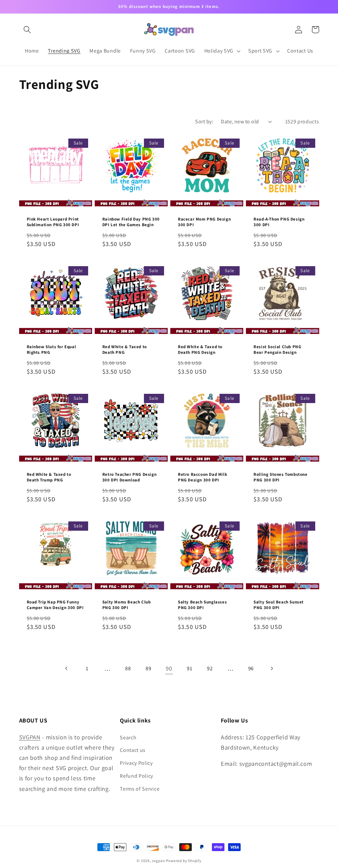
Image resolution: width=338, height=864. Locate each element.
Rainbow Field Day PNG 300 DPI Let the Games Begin (131, 222)
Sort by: (204, 121)
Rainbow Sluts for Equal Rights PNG (51, 349)
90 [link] (169, 668)
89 (148, 668)
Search (128, 737)
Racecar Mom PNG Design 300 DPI (204, 222)
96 (251, 668)
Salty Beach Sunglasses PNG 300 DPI (202, 604)
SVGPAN (30, 737)
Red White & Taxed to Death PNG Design (200, 349)
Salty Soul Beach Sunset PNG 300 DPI (279, 604)
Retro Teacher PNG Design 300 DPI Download (129, 477)
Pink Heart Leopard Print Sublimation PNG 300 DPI (53, 222)
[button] (27, 29)
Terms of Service (139, 788)
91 (189, 668)
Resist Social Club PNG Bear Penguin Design (277, 349)
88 (128, 668)
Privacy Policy (136, 763)
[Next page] (271, 668)
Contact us (133, 750)
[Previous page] (66, 668)
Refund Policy (136, 775)
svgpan (158, 860)
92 (210, 668)
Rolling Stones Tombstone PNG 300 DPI (280, 477)
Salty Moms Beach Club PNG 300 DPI (126, 604)
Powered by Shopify (183, 860)
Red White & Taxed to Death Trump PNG (49, 477)
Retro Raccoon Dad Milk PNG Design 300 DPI (202, 477)
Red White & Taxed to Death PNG (124, 349)
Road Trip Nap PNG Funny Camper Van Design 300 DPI (55, 604)
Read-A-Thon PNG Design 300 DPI (279, 222)
